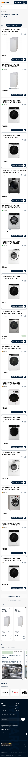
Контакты (3, 707)
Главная (17, 703)
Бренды (17, 707)
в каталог (4, 604)
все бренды (4, 686)
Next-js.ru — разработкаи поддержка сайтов (11, 755)
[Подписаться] (23, 719)
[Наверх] (25, 745)
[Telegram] (26, 734)
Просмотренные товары (14, 600)
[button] (14, 7)
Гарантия (17, 710)
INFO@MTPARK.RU (5, 732)
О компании (3, 705)
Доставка (17, 708)
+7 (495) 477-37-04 (5, 729)
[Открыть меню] (25, 2)
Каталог (17, 705)
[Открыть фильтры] (2, 25)
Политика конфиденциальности (5, 709)
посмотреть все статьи (8, 647)
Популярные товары (14, 596)
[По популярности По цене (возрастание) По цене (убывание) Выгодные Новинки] (14, 25)
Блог (2, 703)
